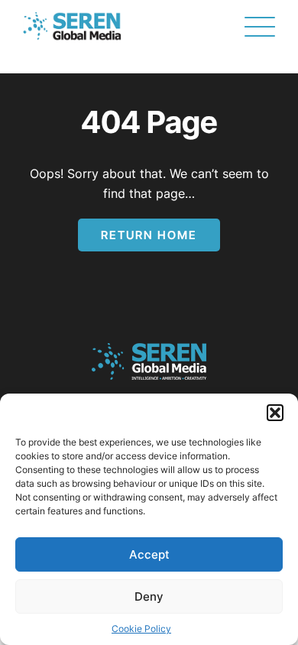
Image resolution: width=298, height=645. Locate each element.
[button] (275, 412)
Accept (149, 554)
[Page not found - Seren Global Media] (72, 26)
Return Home (149, 235)
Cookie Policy (141, 628)
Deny (149, 596)
